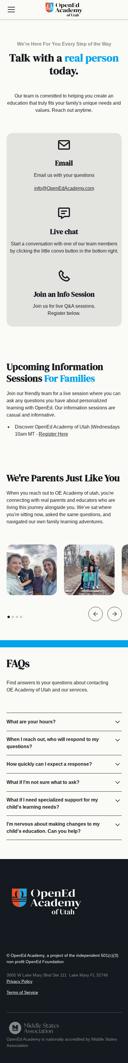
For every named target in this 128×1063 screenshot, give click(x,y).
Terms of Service (22, 992)
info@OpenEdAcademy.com (64, 188)
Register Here (53, 434)
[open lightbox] (32, 569)
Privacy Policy (19, 981)
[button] (22, 9)
